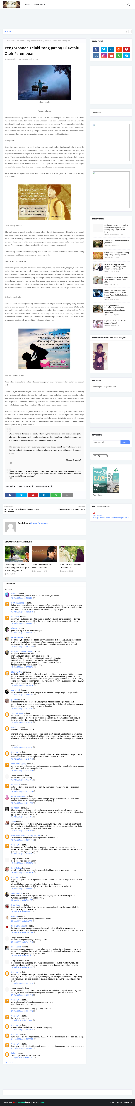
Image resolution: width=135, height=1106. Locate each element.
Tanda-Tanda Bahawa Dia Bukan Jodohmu (116, 242)
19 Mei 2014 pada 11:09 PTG (22, 872)
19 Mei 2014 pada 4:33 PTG (22, 780)
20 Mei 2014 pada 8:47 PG (22, 921)
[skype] (126, 55)
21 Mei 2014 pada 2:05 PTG (22, 983)
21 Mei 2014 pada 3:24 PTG (22, 1011)
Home (112, 1102)
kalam (13, 1053)
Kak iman (15, 617)
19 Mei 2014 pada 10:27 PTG (22, 863)
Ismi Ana (15, 593)
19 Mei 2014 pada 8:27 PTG (22, 791)
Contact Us (128, 1102)
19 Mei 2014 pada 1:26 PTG (22, 722)
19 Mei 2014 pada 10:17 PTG (22, 854)
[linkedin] (111, 49)
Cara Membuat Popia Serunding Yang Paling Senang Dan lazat (116, 254)
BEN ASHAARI (98, 515)
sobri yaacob (16, 893)
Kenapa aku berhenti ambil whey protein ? (111, 518)
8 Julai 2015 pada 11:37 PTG (22, 1039)
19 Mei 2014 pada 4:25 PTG (22, 770)
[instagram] (104, 55)
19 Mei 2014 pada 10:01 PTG (22, 840)
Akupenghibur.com (13, 59)
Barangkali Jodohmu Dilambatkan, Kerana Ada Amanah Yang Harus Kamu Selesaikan (45, 32)
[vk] (96, 55)
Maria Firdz (16, 690)
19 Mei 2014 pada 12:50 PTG (22, 695)
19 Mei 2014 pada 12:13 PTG (22, 623)
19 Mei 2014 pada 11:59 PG (22, 598)
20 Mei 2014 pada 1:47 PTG (22, 942)
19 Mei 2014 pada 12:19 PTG (22, 633)
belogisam (15, 785)
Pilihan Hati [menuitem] (38, 4)
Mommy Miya (16, 672)
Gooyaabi (41, 1102)
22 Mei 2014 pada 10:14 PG (22, 1020)
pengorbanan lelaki (25, 486)
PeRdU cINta (16, 868)
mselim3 (14, 727)
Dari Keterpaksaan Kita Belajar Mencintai (42, 566)
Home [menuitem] (27, 4)
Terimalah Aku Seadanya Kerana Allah (70, 566)
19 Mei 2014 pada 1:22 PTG (22, 708)
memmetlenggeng (18, 764)
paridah (14, 700)
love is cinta (20, 41)
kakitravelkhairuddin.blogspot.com (25, 835)
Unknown (15, 752)
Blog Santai (16, 905)
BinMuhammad (17, 603)
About (119, 1102)
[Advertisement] (51, 19)
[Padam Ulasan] (34, 598)
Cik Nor (14, 628)
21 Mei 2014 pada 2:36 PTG (22, 995)
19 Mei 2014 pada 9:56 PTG (22, 831)
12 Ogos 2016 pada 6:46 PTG (22, 1058)
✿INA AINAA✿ (17, 638)
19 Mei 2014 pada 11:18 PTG (22, 888)
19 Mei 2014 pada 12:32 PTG (22, 667)
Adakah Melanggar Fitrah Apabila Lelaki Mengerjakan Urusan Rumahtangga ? (115, 267)
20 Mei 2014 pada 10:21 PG (22, 933)
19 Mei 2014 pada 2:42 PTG (22, 759)
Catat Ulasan (10, 1063)
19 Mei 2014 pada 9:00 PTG (22, 803)
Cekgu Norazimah (18, 796)
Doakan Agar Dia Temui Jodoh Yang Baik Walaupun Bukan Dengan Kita (17, 568)
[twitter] (104, 49)
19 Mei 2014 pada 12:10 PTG (22, 612)
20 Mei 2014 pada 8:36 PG (22, 912)
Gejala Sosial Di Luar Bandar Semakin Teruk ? (115, 322)
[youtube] (111, 55)
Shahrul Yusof (17, 713)
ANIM (13, 822)
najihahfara (16, 947)
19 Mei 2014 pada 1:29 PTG (22, 747)
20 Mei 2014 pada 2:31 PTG (22, 956)
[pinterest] (126, 49)
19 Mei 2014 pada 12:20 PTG (22, 646)
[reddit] (119, 49)
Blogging (21, 1102)
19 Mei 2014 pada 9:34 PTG (22, 817)
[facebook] (96, 49)
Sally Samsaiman (18, 926)
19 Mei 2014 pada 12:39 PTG (22, 685)
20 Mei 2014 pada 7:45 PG (21, 900)
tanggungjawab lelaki (44, 486)
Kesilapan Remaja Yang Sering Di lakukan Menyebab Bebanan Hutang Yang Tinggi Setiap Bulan (116, 228)
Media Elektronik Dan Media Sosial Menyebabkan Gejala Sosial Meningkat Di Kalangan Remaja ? (116, 293)
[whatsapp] (119, 55)
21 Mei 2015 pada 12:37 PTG (22, 1030)
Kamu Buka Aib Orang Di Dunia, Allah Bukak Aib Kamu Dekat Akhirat (116, 279)
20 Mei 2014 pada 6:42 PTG (22, 967)
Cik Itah (14, 916)
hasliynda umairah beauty (22, 651)
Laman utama (10, 41)
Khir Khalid (15, 808)
